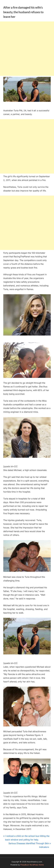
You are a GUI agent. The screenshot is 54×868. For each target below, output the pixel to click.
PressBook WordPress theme (32, 865)
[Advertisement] (27, 48)
